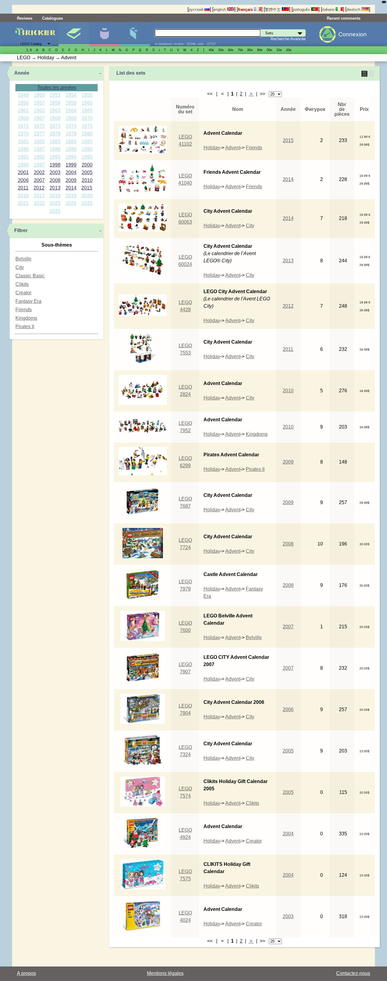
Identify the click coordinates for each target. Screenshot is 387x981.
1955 (87, 95)
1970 (87, 118)
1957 (39, 102)
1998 (55, 164)
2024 (71, 203)
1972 (39, 126)
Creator (23, 292)
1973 (55, 126)
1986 (23, 149)
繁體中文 (273, 9)
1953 (55, 95)
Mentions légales (165, 973)
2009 (71, 180)
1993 (55, 157)
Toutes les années (56, 87)
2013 (55, 187)
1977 (39, 133)
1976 (23, 133)
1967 (39, 118)
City (19, 267)
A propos (26, 973)
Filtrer (21, 230)
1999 (71, 164)
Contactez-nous (353, 973)
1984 (71, 141)
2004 (71, 172)
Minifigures (104, 34)
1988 (55, 149)
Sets (74, 34)
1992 (39, 157)
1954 (71, 95)
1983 (55, 141)
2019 (71, 195)
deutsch (354, 9)
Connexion (352, 34)
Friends (23, 309)
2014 (71, 187)
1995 (87, 157)
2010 (87, 180)
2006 (23, 180)
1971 (23, 126)
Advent (232, 147)
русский (196, 9)
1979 (71, 133)
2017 (39, 195)
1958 (55, 102)
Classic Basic (30, 275)
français (246, 9)
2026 (55, 211)
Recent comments (343, 18)
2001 (23, 172)
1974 (71, 126)
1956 (23, 102)
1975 (87, 126)
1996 (23, 164)
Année (21, 73)
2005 (87, 172)
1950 (39, 95)
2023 (55, 203)
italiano (329, 9)
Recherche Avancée (288, 39)
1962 (39, 110)
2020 (87, 195)
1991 (23, 157)
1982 (39, 141)
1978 (55, 133)
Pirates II (24, 326)
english (220, 9)
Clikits (22, 284)
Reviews (24, 18)
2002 (39, 172)
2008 (55, 180)
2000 (87, 164)
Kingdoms (26, 318)
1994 (71, 157)
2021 (23, 203)
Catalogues (52, 18)
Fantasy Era (28, 301)
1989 (71, 149)
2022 (39, 203)
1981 (23, 141)
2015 (86, 187)
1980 (87, 133)
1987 (39, 149)
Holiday (211, 147)
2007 (39, 180)
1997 (39, 164)
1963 (55, 110)
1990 (87, 149)
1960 (87, 102)
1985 (87, 141)
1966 (23, 118)
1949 (23, 95)
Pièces (135, 34)
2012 (39, 187)
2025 (87, 203)
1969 (71, 118)
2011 (23, 187)
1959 (71, 102)
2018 (55, 195)
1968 (55, 118)
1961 (23, 110)
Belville (23, 258)
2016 (23, 195)
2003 (55, 172)
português (302, 9)
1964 (71, 110)
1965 (87, 110)
